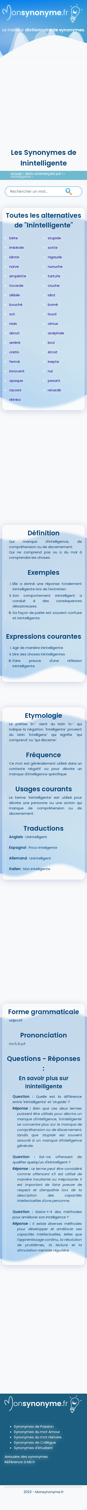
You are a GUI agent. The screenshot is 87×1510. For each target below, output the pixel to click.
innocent (17, 371)
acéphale (56, 333)
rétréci (15, 399)
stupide (54, 238)
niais (13, 323)
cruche (54, 285)
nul (50, 371)
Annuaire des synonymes (26, 1456)
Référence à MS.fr (20, 1461)
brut (51, 342)
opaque (16, 380)
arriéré (14, 342)
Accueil (16, 174)
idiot (51, 295)
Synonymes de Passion (34, 1426)
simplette (17, 276)
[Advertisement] (43, 101)
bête (13, 238)
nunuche (55, 266)
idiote (14, 257)
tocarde (16, 285)
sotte (53, 247)
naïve (14, 266)
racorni (15, 390)
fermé (14, 361)
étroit (53, 352)
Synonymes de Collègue (35, 1442)
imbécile (16, 247)
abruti (14, 333)
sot (12, 314)
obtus (53, 323)
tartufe (54, 276)
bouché (16, 304)
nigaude (55, 257)
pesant (54, 380)
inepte (53, 361)
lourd (52, 314)
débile (14, 295)
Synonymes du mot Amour (37, 1431)
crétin (14, 352)
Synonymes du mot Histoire (37, 1437)
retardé (54, 390)
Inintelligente (21, 177)
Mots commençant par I (44, 174)
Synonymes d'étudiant (33, 1447)
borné (53, 304)
